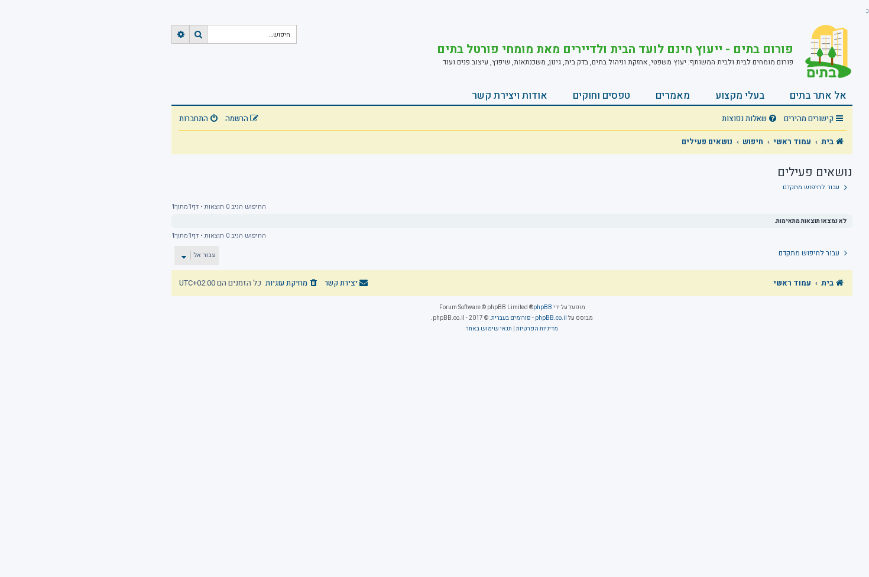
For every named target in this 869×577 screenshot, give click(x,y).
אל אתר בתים (818, 95)
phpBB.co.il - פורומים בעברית (529, 318)
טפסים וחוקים (601, 95)
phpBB (542, 307)
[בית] (822, 51)
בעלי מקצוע (739, 95)
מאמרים (673, 95)
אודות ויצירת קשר (509, 95)
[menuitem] (751, 119)
